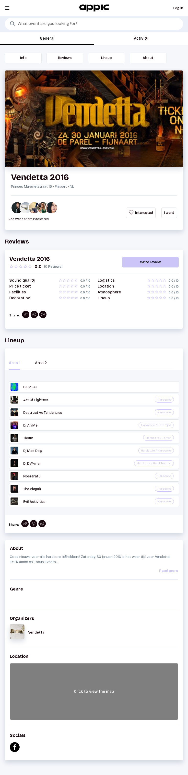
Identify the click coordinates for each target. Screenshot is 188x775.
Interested (143, 213)
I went (169, 213)
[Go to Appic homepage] (94, 7)
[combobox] (94, 24)
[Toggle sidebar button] (7, 8)
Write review (150, 262)
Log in (178, 8)
